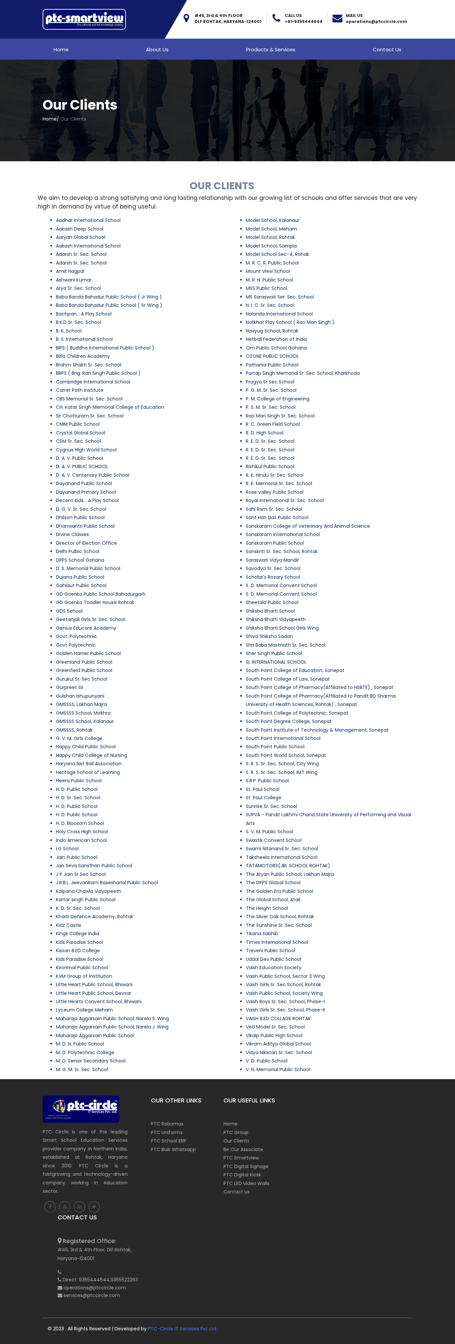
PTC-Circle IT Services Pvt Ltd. (182, 1328)
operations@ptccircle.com (376, 21)
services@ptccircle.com (92, 1295)
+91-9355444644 (303, 21)
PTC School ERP (168, 1140)
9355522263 (124, 1279)
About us (157, 49)
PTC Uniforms (167, 1132)
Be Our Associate (243, 1149)
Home (61, 49)
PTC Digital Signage (246, 1166)
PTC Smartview (241, 1157)
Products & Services (270, 49)
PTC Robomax (167, 1123)
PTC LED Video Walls (246, 1183)
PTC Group (236, 1132)
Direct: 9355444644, (87, 1279)
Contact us (387, 49)
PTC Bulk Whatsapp (173, 1149)
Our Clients (236, 1140)
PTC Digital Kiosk (242, 1174)
